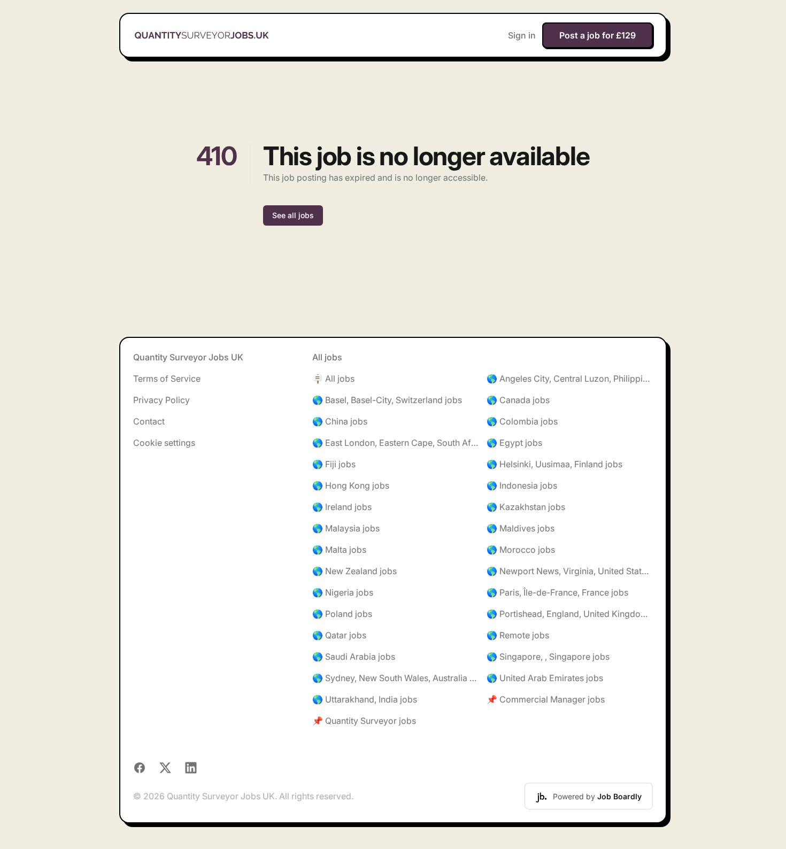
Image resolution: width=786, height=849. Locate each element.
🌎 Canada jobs (518, 400)
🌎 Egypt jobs (514, 442)
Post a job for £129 (597, 35)
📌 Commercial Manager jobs (546, 699)
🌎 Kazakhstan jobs (526, 506)
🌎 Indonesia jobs (522, 485)
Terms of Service (167, 378)
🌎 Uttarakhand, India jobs (364, 699)
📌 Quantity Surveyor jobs (364, 720)
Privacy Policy (161, 400)
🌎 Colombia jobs (522, 421)
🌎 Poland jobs (342, 613)
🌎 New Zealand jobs (354, 571)
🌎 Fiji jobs (334, 464)
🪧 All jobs (333, 378)
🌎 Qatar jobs (339, 635)
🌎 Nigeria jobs (342, 592)
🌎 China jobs (339, 421)
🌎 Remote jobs (518, 635)
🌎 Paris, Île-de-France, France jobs (557, 592)
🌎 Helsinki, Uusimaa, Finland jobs (554, 464)
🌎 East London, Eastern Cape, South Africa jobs (395, 442)
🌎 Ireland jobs (342, 506)
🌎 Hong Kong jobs (350, 485)
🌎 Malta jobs (339, 549)
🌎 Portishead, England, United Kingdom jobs (570, 613)
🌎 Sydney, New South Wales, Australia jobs (395, 678)
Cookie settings (164, 442)
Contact (149, 421)
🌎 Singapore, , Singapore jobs (548, 656)
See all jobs (293, 215)
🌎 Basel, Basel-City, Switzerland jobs (387, 400)
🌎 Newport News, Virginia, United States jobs (570, 571)
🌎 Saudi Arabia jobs (353, 656)
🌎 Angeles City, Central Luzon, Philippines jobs (570, 378)
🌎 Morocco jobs (521, 549)
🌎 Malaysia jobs (346, 528)
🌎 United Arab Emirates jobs (545, 678)
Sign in (522, 35)
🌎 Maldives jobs (520, 528)
